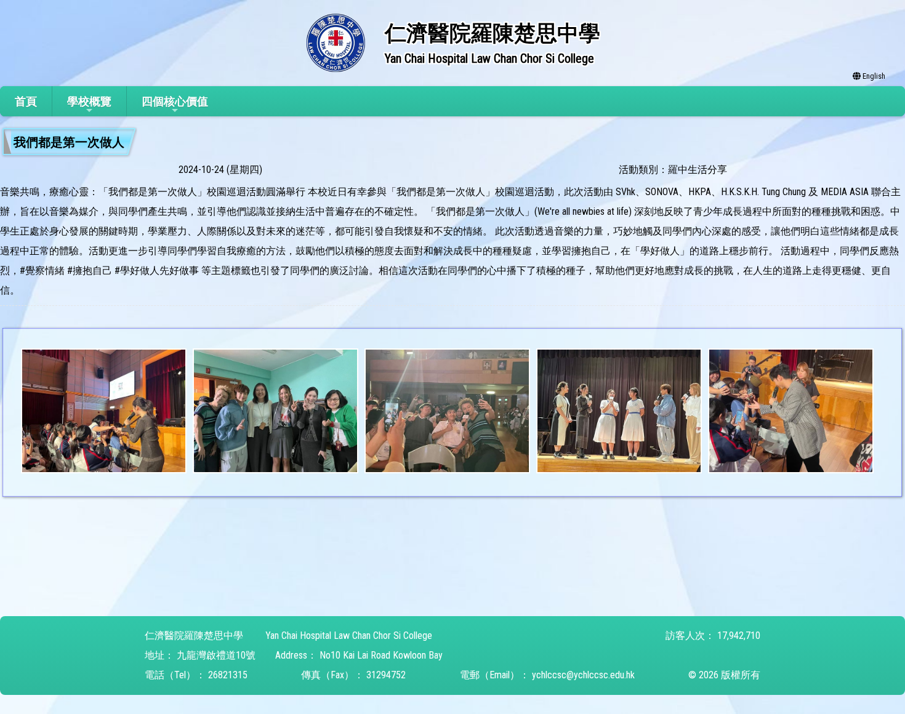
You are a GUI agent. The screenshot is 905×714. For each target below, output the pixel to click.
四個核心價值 (175, 101)
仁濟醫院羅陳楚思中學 (194, 635)
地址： (159, 655)
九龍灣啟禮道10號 (216, 655)
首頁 (26, 101)
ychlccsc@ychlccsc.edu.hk (583, 675)
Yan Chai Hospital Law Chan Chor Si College (348, 635)
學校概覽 (89, 101)
